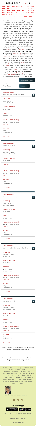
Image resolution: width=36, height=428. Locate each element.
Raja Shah (24, 395)
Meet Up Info (8, 377)
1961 (8, 8)
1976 (13, 12)
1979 (27, 12)
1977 (18, 12)
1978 (22, 12)
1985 (22, 14)
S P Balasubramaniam (10, 154)
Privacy (12, 419)
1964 (22, 8)
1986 (28, 14)
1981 (3, 14)
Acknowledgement (18, 423)
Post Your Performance (10, 381)
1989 (11, 16)
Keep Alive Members (11, 371)
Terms (17, 419)
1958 (27, 6)
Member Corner (25, 371)
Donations (28, 377)
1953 (3, 6)
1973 (32, 10)
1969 (13, 10)
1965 (27, 8)
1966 (32, 8)
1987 (32, 14)
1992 (25, 16)
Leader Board (27, 80)
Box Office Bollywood (10, 373)
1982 (8, 14)
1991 (20, 16)
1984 (18, 14)
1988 (6, 16)
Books (21, 383)
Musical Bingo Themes (24, 379)
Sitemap (22, 419)
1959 (32, 6)
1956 (18, 6)
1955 (13, 6)
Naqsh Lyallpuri (7, 269)
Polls (14, 383)
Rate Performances (26, 381)
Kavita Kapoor (7, 132)
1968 (8, 10)
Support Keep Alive (12, 375)
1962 (13, 8)
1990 (16, 16)
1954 (8, 6)
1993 (30, 16)
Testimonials (25, 375)
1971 (23, 10)
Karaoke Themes (8, 379)
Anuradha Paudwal (9, 103)
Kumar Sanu (7, 101)
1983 (13, 14)
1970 (18, 10)
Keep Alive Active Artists (25, 367)
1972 (27, 10)
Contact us (18, 377)
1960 (3, 8)
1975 (8, 12)
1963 (18, 8)
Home (5, 367)
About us (12, 367)
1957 (22, 6)
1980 (32, 12)
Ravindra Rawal (7, 115)
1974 (3, 12)
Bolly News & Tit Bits (26, 373)
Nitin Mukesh (7, 256)
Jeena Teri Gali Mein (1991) (11, 122)
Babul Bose (6, 109)
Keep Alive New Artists (18, 369)
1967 (3, 10)
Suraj (4, 130)
